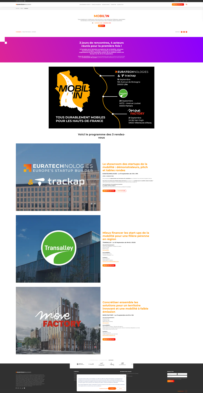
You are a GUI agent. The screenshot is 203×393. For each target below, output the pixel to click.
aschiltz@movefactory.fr (109, 335)
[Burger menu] (186, 4)
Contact (76, 376)
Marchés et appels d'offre (126, 376)
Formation (113, 4)
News (22, 8)
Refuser (120, 388)
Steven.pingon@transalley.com (111, 261)
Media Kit (76, 377)
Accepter (112, 388)
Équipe (75, 373)
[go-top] (186, 391)
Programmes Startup (85, 4)
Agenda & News (106, 4)
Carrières (76, 374)
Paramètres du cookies (103, 388)
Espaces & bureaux (96, 4)
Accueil (17, 8)
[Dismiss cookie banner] (124, 376)
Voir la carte (106, 250)
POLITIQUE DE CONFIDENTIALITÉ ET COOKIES (129, 373)
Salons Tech (120, 4)
